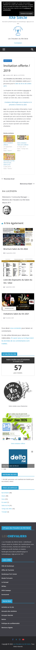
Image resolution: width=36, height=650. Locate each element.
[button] (32, 451)
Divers (3, 496)
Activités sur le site (8, 607)
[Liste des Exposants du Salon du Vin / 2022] (18, 260)
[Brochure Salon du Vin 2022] (18, 229)
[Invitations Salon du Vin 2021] (18, 294)
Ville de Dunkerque (8, 566)
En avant (4, 502)
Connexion (18, 43)
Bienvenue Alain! (26, 184)
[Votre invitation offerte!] (9, 138)
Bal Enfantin (5, 493)
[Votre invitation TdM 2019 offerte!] (23, 138)
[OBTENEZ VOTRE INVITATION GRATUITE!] (9, 156)
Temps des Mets (7, 509)
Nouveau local (9, 179)
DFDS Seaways (6, 590)
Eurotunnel (5, 594)
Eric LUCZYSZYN (20, 75)
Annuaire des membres (9, 611)
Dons (3, 499)
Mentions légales (7, 627)
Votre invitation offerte (18, 443)
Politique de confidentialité (10, 623)
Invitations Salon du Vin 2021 (16, 313)
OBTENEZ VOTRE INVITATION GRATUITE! (8, 163)
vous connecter (15, 328)
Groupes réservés (7, 615)
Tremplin (4, 512)
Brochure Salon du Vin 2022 (15, 249)
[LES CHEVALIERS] (14, 533)
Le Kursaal (5, 582)
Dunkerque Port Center (9, 574)
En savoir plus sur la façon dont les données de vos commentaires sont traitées (18, 341)
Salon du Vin (7, 60)
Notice (4, 619)
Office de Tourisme (8, 570)
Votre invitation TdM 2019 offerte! (22, 144)
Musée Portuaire (7, 578)
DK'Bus (4, 586)
